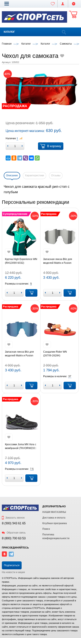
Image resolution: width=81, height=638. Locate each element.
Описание (12, 175)
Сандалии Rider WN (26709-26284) (55, 353)
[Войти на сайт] (73, 3)
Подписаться (12, 565)
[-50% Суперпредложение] (21, 236)
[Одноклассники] (13, 157)
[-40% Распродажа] (59, 329)
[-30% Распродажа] (59, 236)
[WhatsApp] (37, 157)
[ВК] (4, 555)
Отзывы (55, 175)
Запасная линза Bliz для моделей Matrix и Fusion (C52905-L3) (19, 353)
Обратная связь (16, 532)
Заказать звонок (15, 517)
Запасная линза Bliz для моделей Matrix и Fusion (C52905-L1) (57, 261)
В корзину (54, 146)
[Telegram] (19, 157)
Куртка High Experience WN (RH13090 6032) (21, 261)
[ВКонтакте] (31, 157)
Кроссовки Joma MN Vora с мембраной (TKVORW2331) (21, 446)
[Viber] (25, 157)
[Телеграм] (11, 555)
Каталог (9, 31)
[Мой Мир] (8, 157)
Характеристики (34, 175)
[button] (6, 3)
